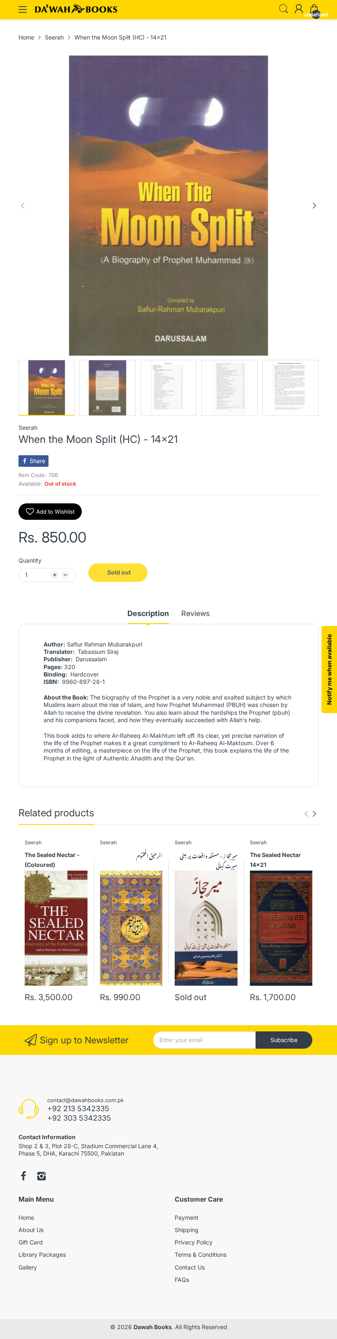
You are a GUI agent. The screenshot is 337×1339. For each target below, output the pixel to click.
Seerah (27, 427)
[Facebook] (23, 1177)
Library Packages (42, 1254)
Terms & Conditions (200, 1254)
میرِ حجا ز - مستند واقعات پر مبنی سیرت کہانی (209, 860)
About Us (31, 1229)
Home (26, 1217)
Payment (187, 1217)
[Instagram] (41, 1177)
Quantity (30, 560)
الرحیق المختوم (149, 855)
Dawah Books (153, 1326)
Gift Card (30, 1242)
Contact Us (190, 1267)
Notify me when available (328, 669)
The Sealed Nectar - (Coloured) (52, 859)
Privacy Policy (193, 1242)
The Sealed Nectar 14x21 (275, 859)
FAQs (182, 1279)
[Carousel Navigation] (310, 814)
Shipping (187, 1229)
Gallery (27, 1267)
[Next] (22, 205)
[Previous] (314, 205)
